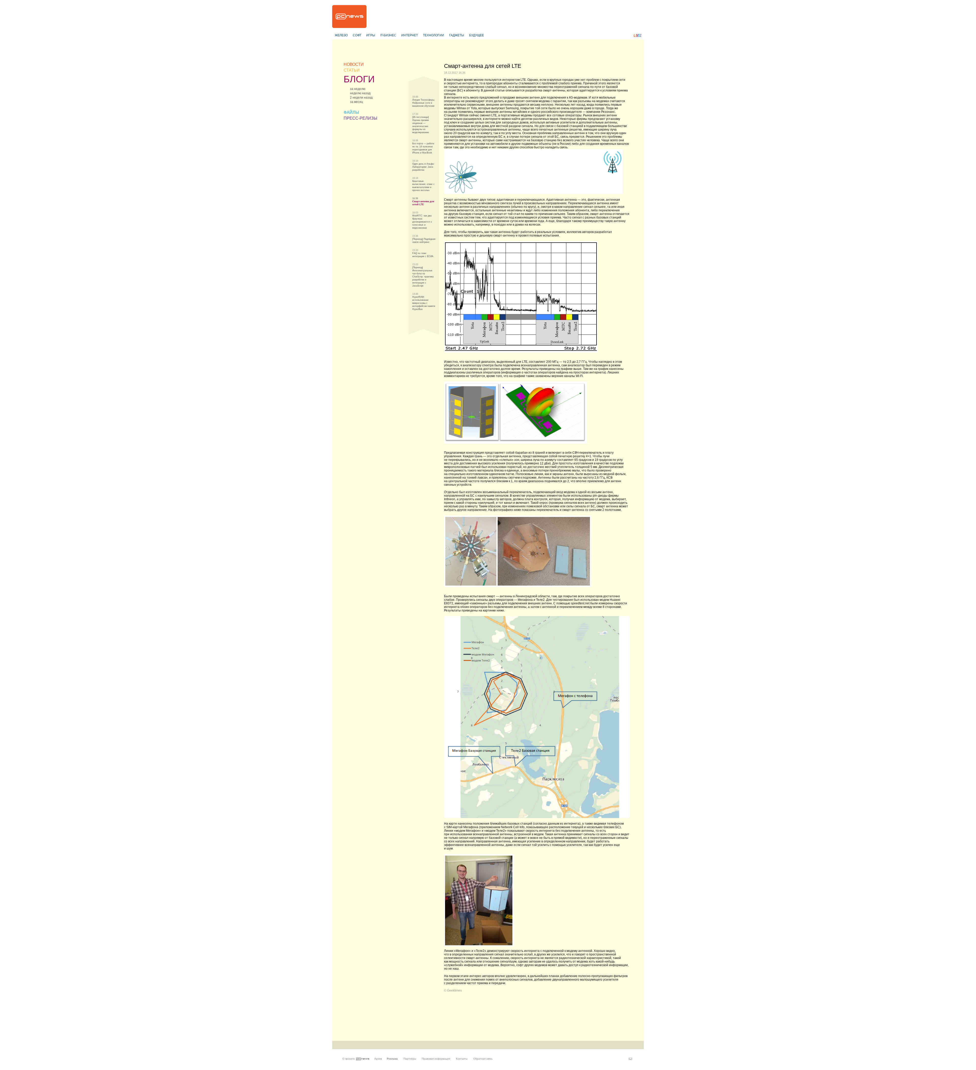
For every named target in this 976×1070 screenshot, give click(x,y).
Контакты (461, 1058)
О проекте (348, 1058)
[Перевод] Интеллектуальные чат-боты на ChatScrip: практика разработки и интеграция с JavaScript (423, 276)
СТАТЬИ (352, 70)
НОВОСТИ (354, 64)
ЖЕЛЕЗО (341, 35)
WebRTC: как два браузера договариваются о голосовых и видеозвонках (422, 221)
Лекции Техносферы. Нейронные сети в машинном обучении (423, 103)
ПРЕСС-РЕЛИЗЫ (360, 118)
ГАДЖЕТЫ (456, 35)
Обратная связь (483, 1058)
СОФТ (357, 35)
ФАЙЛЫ (351, 112)
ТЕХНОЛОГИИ (433, 35)
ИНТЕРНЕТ (409, 35)
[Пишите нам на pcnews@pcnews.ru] (630, 1059)
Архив (378, 1058)
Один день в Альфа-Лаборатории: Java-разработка (423, 167)
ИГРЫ (370, 35)
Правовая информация (436, 1058)
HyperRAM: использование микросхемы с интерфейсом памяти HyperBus (423, 303)
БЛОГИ (359, 79)
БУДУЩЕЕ (476, 35)
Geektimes (454, 990)
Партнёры (410, 1058)
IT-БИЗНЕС (388, 35)
